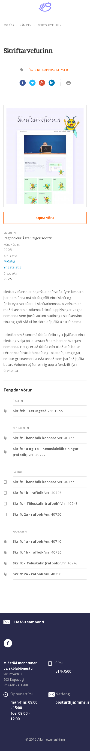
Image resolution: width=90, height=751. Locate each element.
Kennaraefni (50, 69)
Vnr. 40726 (37, 492)
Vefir (64, 69)
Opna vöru (45, 217)
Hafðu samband (28, 622)
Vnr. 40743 (45, 503)
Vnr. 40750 (37, 514)
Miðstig (9, 261)
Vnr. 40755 (44, 437)
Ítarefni (34, 69)
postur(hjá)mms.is (72, 702)
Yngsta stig (12, 267)
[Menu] (7, 7)
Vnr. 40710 (37, 541)
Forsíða (8, 25)
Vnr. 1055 (38, 410)
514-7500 (63, 671)
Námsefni (26, 25)
